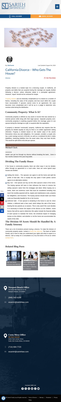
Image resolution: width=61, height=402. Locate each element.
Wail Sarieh (11, 65)
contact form (9, 238)
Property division (10, 99)
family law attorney (36, 231)
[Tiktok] (35, 388)
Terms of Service (32, 397)
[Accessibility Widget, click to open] (3, 398)
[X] (2, 199)
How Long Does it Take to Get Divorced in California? (46, 263)
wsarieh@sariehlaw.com (18, 302)
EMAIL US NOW (47, 16)
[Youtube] (38, 388)
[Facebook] (22, 388)
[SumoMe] (2, 211)
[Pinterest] (2, 203)
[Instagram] (32, 388)
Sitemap (41, 397)
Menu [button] (57, 6)
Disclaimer (48, 397)
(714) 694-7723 (14, 347)
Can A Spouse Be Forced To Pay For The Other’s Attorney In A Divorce (29, 266)
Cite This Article (51, 78)
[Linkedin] (28, 388)
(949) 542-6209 (14, 297)
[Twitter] (25, 388)
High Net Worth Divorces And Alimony (13, 263)
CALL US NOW (17, 16)
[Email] (2, 207)
